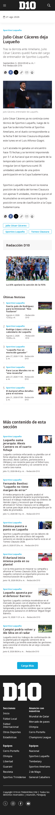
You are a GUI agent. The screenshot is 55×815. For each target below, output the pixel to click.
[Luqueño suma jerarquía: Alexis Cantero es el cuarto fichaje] (45, 439)
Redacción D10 (18, 245)
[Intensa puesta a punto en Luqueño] (45, 525)
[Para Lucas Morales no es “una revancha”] (45, 370)
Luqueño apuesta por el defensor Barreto (18, 594)
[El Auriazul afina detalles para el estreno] (45, 390)
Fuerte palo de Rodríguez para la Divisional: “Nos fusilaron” (20, 309)
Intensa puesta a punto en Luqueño (15, 527)
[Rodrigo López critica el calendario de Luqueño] (45, 329)
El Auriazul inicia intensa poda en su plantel (16, 561)
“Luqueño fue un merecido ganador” (16, 351)
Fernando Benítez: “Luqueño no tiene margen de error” (15, 487)
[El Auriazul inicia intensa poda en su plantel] (45, 557)
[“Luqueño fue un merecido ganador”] (45, 349)
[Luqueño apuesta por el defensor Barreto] (45, 592)
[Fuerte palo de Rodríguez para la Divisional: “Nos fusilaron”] (45, 306)
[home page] (27, 5)
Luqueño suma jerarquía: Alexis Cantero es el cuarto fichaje (17, 445)
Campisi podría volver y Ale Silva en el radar (19, 631)
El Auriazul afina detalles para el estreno (19, 392)
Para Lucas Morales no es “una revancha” (20, 371)
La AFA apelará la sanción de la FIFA (26, 285)
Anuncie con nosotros (36, 710)
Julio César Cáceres (16, 225)
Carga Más (27, 665)
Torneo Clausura (40, 231)
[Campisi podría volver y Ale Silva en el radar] (45, 629)
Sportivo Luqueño (12, 30)
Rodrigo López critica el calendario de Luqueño (19, 330)
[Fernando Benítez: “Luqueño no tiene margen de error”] (45, 483)
